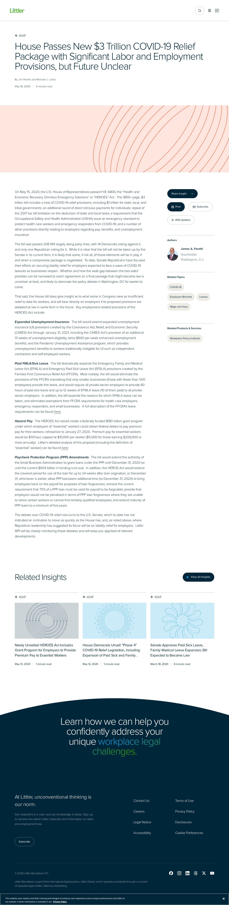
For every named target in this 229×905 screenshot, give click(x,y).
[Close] (223, 898)
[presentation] (47, 621)
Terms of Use (184, 800)
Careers (139, 811)
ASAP (22, 597)
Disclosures (183, 822)
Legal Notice (142, 822)
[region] (114, 899)
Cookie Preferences (189, 832)
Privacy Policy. (60, 901)
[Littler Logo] (17, 10)
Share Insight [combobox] (178, 194)
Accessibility (142, 832)
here (57, 411)
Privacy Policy (185, 811)
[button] (171, 873)
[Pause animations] (210, 10)
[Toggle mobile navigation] (217, 10)
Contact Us (141, 800)
